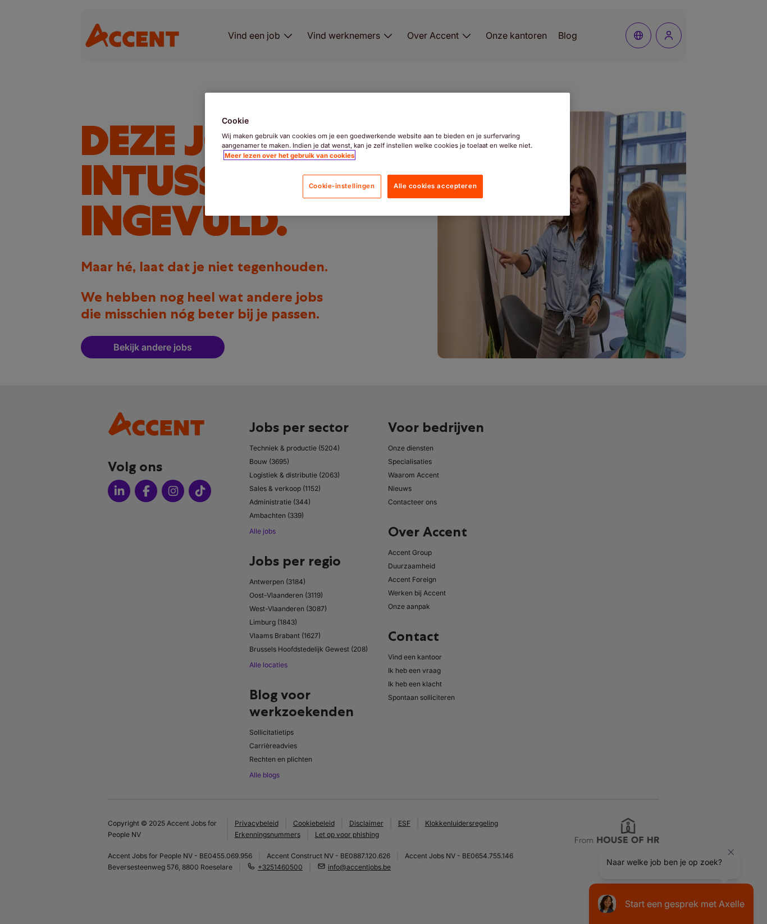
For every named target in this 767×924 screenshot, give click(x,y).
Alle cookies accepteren (435, 185)
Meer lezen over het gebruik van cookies (289, 155)
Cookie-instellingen (342, 185)
